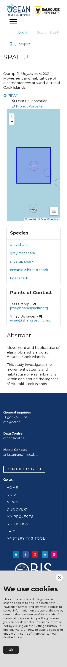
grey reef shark (22, 253)
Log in (23, 32)
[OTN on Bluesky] (16, 554)
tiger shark (19, 278)
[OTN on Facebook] (26, 554)
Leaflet (31, 219)
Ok (11, 650)
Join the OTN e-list (24, 469)
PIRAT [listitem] (13, 96)
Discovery (18, 509)
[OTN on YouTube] (35, 554)
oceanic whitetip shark (29, 270)
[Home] (33, 9)
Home (12, 487)
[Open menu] (13, 21)
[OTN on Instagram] (54, 554)
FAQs (12, 531)
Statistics (17, 524)
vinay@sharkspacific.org (30, 320)
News (12, 502)
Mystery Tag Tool (26, 538)
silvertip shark (22, 261)
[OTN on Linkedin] (45, 554)
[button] (12, 116)
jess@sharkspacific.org (29, 308)
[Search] (58, 33)
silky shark (19, 245)
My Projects (20, 517)
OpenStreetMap (50, 219)
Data (12, 495)
